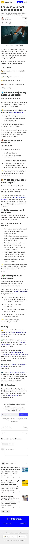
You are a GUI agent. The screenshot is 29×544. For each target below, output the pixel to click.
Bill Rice (7, 17)
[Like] (2, 23)
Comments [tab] (5, 444)
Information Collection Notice (17, 420)
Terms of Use (22, 418)
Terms (16, 533)
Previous (6, 433)
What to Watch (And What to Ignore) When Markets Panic (10, 468)
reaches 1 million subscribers (18, 372)
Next (24, 433)
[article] (14, 472)
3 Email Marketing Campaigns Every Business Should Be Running (10, 498)
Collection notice (23, 533)
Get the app (22, 537)
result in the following (16, 112)
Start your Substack (10, 537)
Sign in (25, 2)
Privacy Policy (14, 421)
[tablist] (8, 443)
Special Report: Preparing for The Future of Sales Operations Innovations (10, 482)
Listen (25, 18)
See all (4, 511)
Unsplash (21, 45)
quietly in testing (13, 395)
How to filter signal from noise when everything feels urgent (9, 472)
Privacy (12, 533)
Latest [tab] (7, 463)
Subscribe (20, 2)
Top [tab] (3, 463)
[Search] (26, 463)
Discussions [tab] (13, 463)
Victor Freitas (13, 45)
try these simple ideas (20, 291)
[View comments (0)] (6, 23)
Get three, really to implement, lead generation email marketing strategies (10, 502)
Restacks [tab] (11, 444)
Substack (7, 540)
